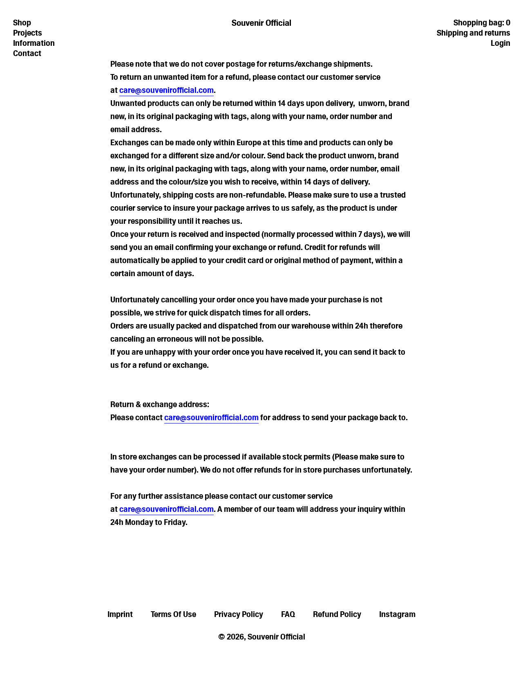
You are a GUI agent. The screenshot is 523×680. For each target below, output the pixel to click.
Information (34, 43)
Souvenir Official (261, 22)
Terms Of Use (173, 614)
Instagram (397, 614)
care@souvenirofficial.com (211, 417)
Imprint (120, 614)
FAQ (288, 614)
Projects (27, 33)
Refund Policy (337, 614)
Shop (22, 22)
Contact (27, 53)
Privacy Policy (238, 614)
